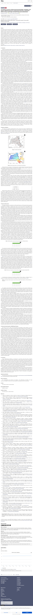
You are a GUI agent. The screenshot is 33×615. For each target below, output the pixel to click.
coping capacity (12, 45)
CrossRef (24, 396)
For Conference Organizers (20, 585)
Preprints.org (2, 591)
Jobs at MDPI (2, 583)
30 (15, 105)
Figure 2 (8, 133)
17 (31, 76)
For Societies (18, 584)
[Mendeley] (10, 525)
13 (14, 73)
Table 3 (6, 291)
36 (6, 192)
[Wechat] (7, 525)
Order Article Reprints (27, 5)
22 (26, 84)
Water (1, 574)
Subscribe (2, 605)
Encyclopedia (2, 594)
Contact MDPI (2, 582)
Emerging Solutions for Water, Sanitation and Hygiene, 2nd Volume (19, 22)
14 (15, 73)
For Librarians (19, 582)
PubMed (9, 475)
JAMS (1, 595)
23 (28, 86)
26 (4, 96)
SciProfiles (2, 593)
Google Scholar (20, 396)
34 (7, 129)
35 (8, 129)
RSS (14, 574)
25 (27, 93)
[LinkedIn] (4, 525)
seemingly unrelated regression (20, 45)
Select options (3, 602)
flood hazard (8, 45)
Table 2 (3, 256)
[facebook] (6, 525)
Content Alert (17, 574)
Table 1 (9, 234)
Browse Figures (9, 24)
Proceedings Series (3, 596)
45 (8, 355)
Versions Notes (15, 24)
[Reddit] (9, 525)
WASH (5, 45)
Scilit (26, 396)
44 (5, 352)
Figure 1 (2, 132)
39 (24, 227)
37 (11, 211)
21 (25, 84)
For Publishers (19, 583)
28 (1, 213)
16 (23, 74)
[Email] (1, 525)
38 (16, 211)
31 (26, 106)
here (15, 569)
